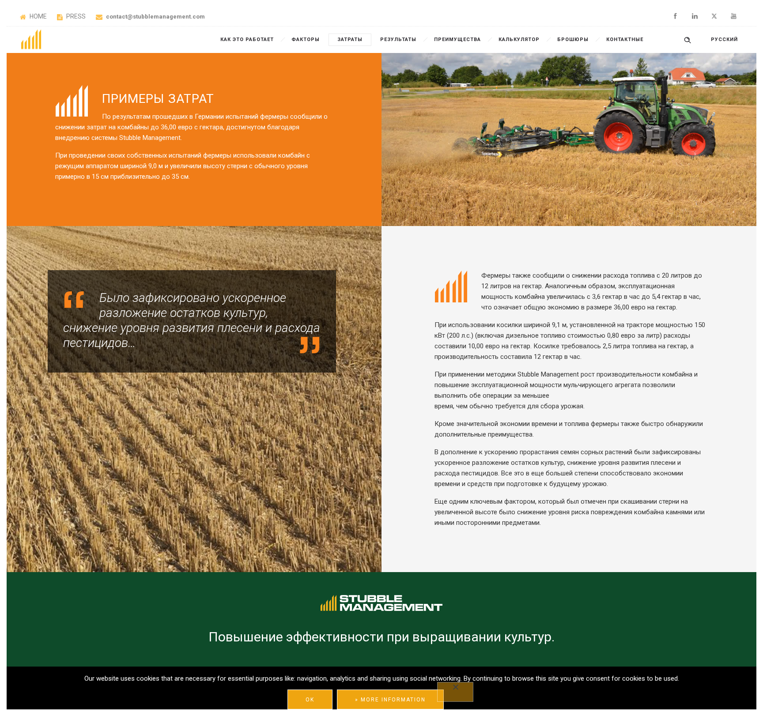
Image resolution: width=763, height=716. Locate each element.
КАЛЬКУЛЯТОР (519, 39)
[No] (455, 692)
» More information (390, 700)
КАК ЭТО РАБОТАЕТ (247, 39)
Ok (310, 700)
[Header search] (687, 39)
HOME (39, 16)
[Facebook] (675, 16)
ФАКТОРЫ (305, 39)
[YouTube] (733, 16)
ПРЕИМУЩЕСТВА (457, 39)
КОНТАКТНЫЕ (624, 39)
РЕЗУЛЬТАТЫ (398, 39)
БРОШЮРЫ (573, 39)
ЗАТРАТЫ (350, 39)
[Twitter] (714, 16)
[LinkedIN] (694, 16)
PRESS (76, 16)
